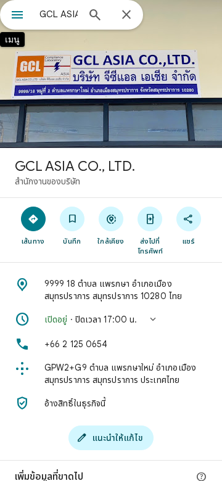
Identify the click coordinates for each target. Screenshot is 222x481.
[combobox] (58, 14)
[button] (111, 319)
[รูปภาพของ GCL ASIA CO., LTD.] (111, 74)
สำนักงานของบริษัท (47, 181)
